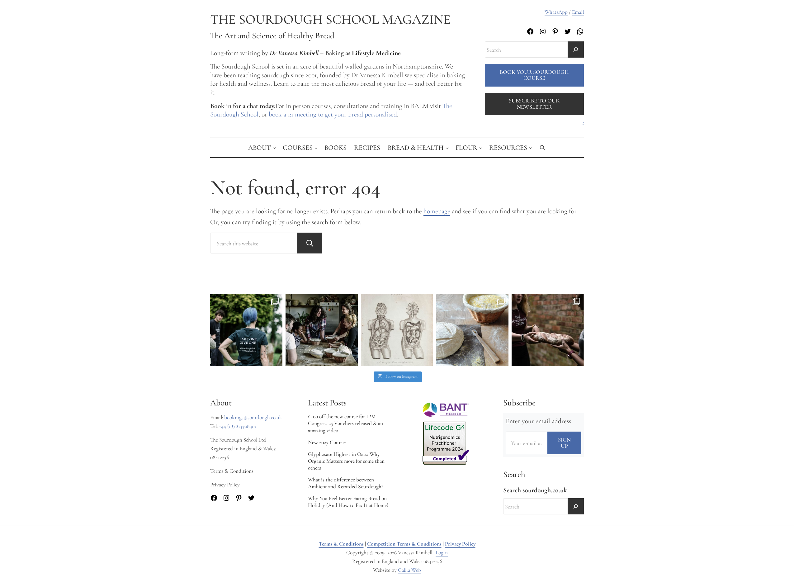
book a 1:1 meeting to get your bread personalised (333, 114)
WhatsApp (556, 12)
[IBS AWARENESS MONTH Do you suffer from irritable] (397, 330)
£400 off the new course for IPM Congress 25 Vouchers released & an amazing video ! (345, 423)
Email (578, 12)
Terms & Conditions (341, 544)
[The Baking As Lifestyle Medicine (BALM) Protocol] (548, 330)
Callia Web (409, 570)
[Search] (576, 49)
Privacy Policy (460, 544)
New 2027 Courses (327, 442)
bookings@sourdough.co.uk (253, 417)
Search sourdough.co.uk (535, 490)
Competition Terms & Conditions (404, 544)
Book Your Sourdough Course (534, 75)
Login (442, 552)
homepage (436, 211)
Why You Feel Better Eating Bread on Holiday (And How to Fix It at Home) (348, 501)
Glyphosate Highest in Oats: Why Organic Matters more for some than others (346, 461)
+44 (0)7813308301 (237, 426)
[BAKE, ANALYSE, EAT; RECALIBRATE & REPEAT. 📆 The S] (322, 330)
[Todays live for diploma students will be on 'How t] (246, 330)
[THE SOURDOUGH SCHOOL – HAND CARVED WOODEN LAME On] (472, 330)
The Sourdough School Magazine (330, 19)
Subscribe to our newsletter (534, 103)
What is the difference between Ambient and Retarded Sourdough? (345, 483)
